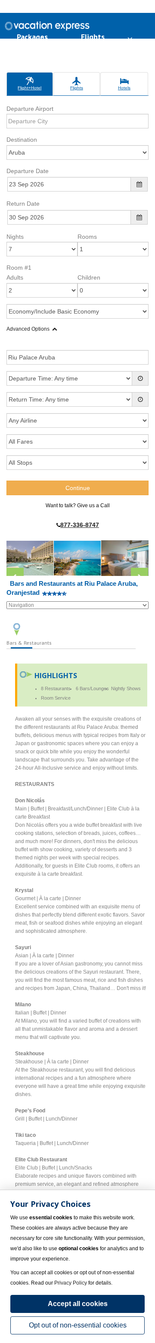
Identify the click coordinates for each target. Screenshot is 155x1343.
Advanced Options (28, 329)
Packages (32, 37)
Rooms (87, 236)
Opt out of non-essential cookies (78, 1325)
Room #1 (18, 267)
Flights (93, 37)
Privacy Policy (70, 1283)
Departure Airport (29, 108)
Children (89, 277)
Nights (15, 236)
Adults (14, 277)
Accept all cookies (78, 1303)
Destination (21, 139)
